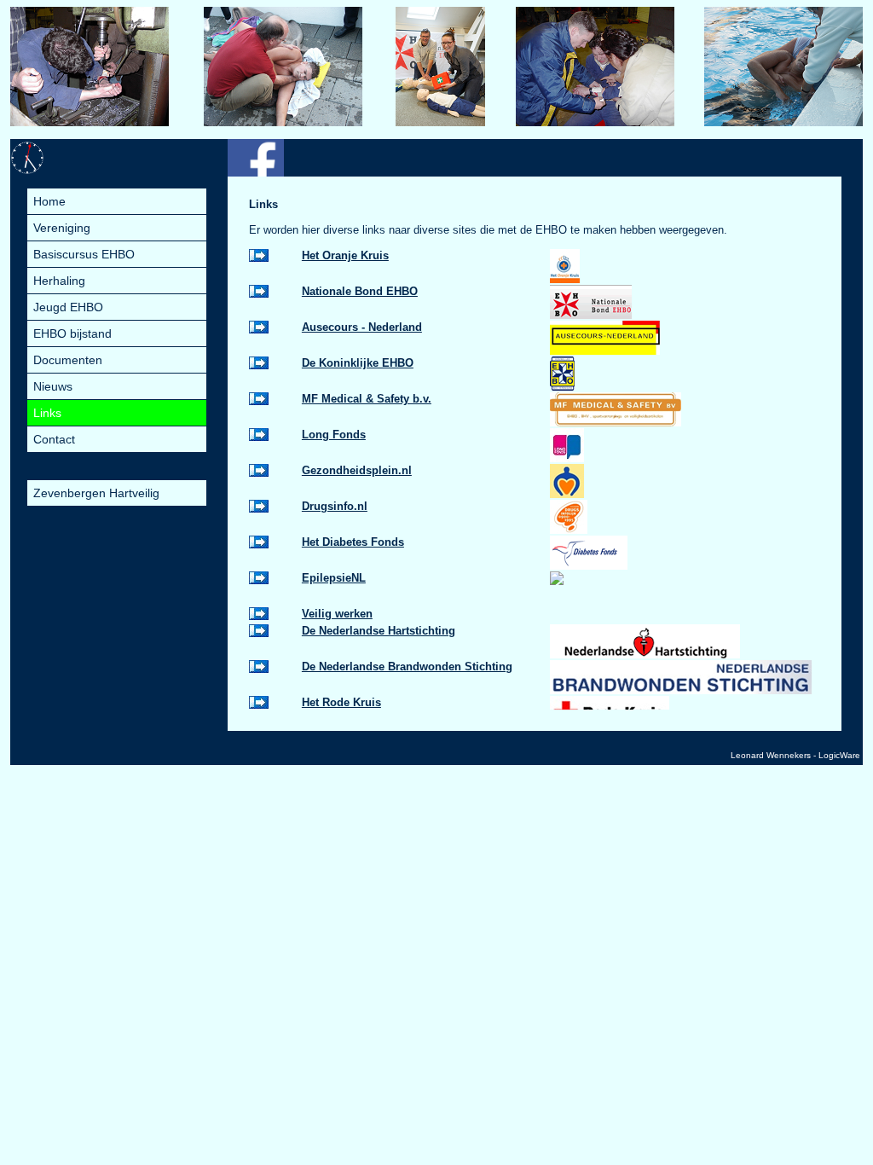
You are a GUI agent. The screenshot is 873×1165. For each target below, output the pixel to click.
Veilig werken (337, 613)
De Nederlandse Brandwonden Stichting (407, 666)
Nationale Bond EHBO (360, 291)
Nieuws (52, 386)
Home (49, 201)
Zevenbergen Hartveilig (96, 493)
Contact (54, 439)
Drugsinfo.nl (334, 506)
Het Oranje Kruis (345, 255)
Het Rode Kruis (341, 702)
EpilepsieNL (334, 577)
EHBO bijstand (72, 333)
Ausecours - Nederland (362, 327)
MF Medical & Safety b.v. (366, 398)
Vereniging (61, 228)
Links (47, 413)
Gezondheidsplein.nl (357, 470)
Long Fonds (334, 434)
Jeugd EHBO (68, 307)
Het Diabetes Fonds (353, 542)
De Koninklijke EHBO (357, 362)
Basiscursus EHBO (84, 254)
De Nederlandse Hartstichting (378, 630)
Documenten (67, 360)
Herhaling (59, 280)
